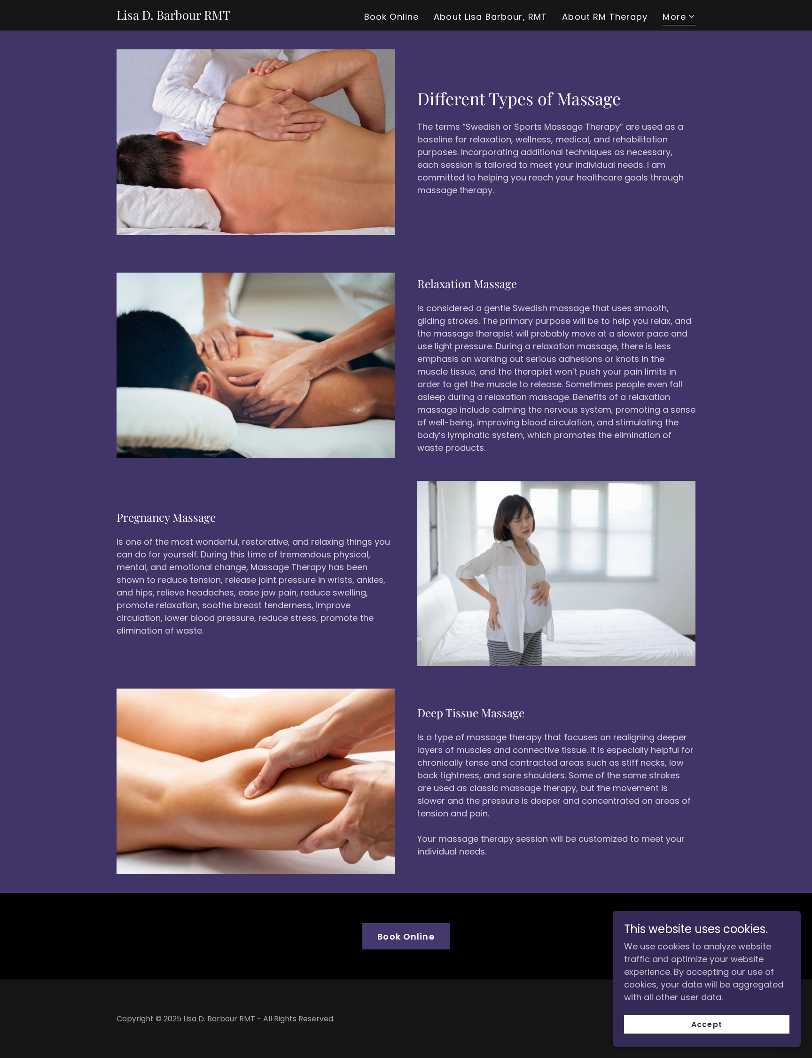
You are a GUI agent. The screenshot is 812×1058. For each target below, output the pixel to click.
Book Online (405, 936)
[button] (679, 17)
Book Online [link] (391, 17)
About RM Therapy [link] (605, 17)
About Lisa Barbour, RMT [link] (490, 17)
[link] (173, 17)
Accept (706, 1024)
